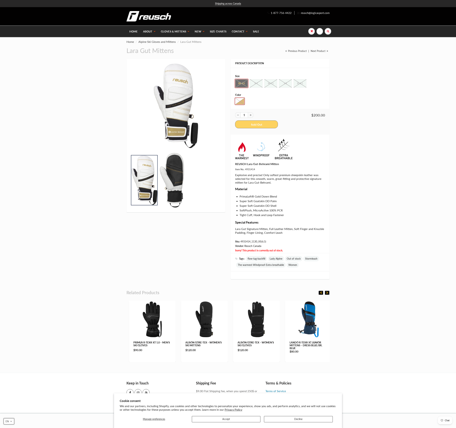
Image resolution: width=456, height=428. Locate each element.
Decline (298, 419)
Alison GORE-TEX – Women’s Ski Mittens (201, 344)
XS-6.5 (241, 83)
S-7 (256, 83)
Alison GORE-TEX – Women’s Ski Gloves (253, 344)
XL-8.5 (300, 83)
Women (292, 264)
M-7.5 (271, 83)
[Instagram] (138, 392)
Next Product (318, 50)
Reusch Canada (252, 245)
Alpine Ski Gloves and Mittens (157, 41)
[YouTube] (146, 392)
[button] (9, 421)
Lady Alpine (276, 258)
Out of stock (294, 258)
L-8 (285, 83)
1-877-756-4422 (281, 12)
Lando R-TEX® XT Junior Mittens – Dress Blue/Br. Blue (303, 345)
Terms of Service (275, 391)
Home (133, 31)
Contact (238, 31)
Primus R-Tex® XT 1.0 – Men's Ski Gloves (149, 344)
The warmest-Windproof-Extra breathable (261, 264)
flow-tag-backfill (256, 258)
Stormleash (311, 258)
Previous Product (297, 50)
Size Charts (218, 31)
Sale (256, 31)
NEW (198, 31)
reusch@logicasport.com (315, 12)
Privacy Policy (233, 409)
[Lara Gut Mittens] (176, 105)
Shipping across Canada (228, 3)
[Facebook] (130, 392)
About (147, 31)
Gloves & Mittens (173, 31)
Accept (226, 419)
